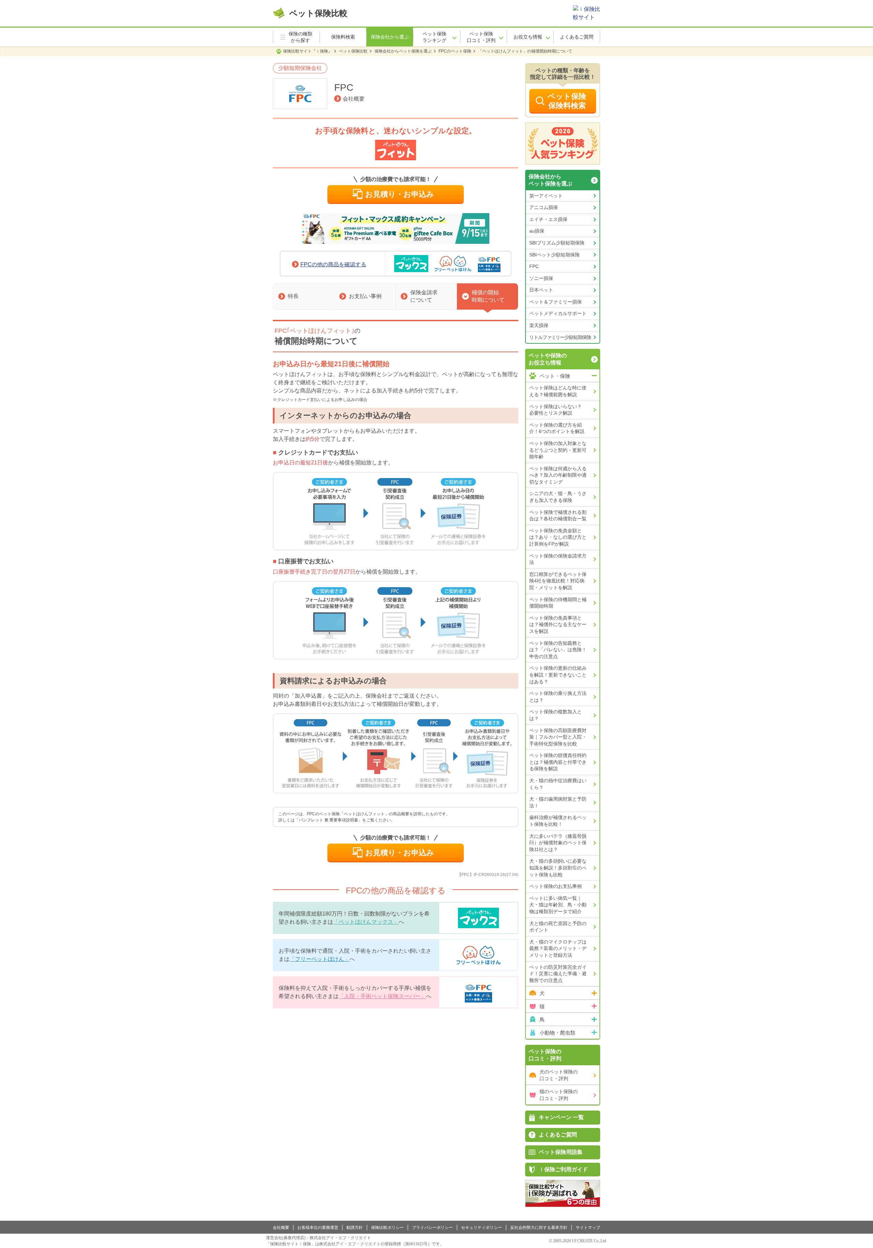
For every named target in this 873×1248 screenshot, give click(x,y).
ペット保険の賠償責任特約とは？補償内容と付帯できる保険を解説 (558, 762)
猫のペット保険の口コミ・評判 (558, 1095)
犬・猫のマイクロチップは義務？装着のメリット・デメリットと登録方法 (558, 948)
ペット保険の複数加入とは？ (555, 715)
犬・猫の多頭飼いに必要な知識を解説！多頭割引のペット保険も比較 (558, 867)
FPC (534, 266)
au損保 (536, 231)
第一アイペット (546, 195)
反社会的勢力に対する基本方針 (538, 1227)
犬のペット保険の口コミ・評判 (558, 1075)
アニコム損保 (543, 207)
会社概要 (354, 99)
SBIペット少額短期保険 (554, 254)
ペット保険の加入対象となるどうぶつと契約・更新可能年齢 (558, 450)
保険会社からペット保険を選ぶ (550, 180)
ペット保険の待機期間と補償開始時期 (558, 603)
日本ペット (541, 290)
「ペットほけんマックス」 (366, 922)
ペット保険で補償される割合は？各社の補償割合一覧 (558, 515)
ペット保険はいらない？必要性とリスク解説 (555, 410)
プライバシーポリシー (432, 1227)
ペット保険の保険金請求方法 (558, 559)
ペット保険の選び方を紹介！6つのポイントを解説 (557, 428)
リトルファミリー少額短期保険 (560, 337)
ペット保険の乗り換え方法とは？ (558, 696)
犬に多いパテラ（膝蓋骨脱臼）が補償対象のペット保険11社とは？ (558, 842)
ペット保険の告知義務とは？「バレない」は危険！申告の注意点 (558, 649)
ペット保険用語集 (560, 1152)
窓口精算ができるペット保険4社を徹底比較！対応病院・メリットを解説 (558, 580)
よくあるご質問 (558, 1135)
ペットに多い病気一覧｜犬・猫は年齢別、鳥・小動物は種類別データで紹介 (558, 904)
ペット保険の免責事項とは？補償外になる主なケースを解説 (558, 624)
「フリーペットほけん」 (320, 959)
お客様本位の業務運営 (317, 1227)
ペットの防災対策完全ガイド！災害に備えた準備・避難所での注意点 (558, 973)
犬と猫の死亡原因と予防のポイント (558, 927)
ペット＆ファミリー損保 (555, 301)
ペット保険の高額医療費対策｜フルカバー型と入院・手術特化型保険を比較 (558, 737)
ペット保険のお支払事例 (555, 886)
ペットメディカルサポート (558, 313)
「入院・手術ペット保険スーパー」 (382, 996)
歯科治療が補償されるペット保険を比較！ (558, 821)
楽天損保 (538, 325)
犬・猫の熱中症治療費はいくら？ (558, 784)
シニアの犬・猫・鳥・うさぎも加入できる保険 (558, 497)
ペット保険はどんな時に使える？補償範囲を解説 (558, 391)
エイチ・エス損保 (548, 219)
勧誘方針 (354, 1227)
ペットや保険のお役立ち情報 (548, 359)
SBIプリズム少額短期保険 (557, 243)
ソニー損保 (541, 278)
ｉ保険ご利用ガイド (563, 1169)
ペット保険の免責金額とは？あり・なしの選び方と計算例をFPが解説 (558, 537)
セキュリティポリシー (481, 1227)
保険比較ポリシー (387, 1227)
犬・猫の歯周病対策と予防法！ (558, 802)
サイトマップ (588, 1227)
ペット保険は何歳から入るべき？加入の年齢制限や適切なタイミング (558, 475)
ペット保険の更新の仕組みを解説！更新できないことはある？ (558, 674)
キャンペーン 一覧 (561, 1117)
